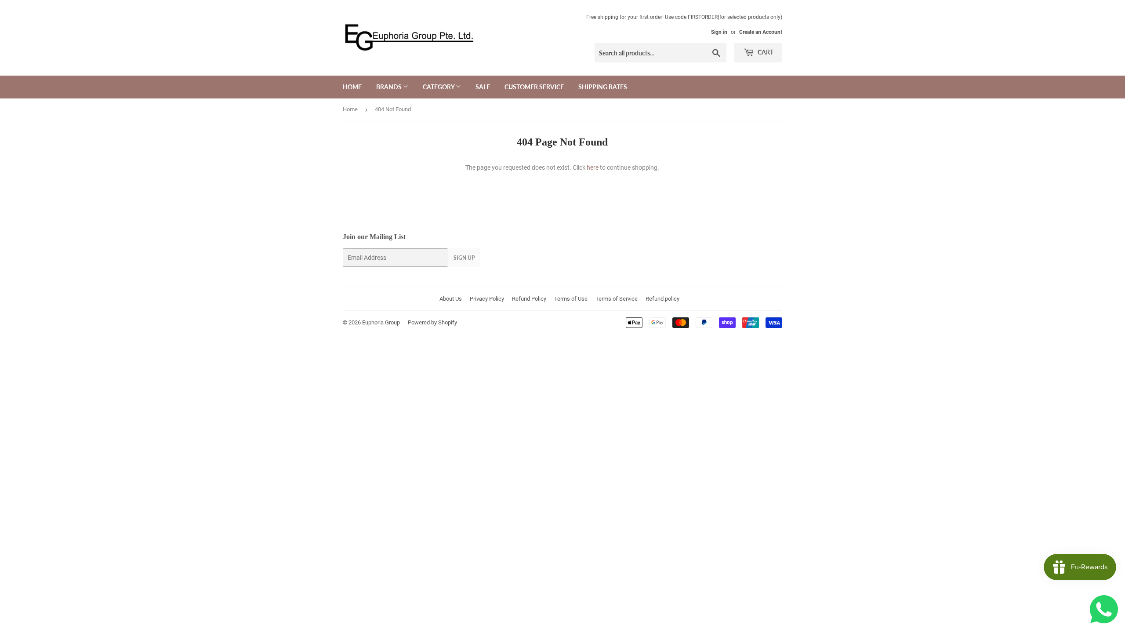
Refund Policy (529, 298)
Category (439, 87)
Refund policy (662, 298)
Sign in (719, 32)
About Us (450, 298)
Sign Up (464, 258)
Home (352, 87)
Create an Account (760, 32)
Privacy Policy (487, 298)
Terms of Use (571, 298)
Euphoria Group (381, 322)
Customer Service (534, 87)
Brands (389, 87)
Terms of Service (616, 298)
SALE (482, 87)
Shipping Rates (602, 87)
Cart (764, 52)
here (593, 167)
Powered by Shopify (432, 322)
